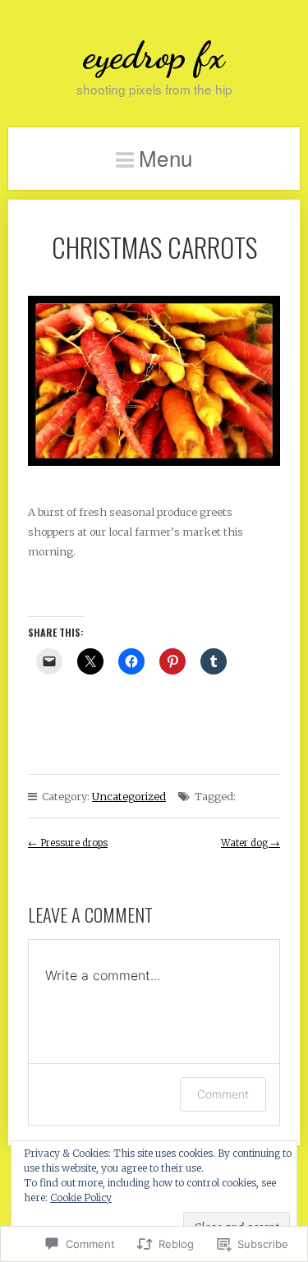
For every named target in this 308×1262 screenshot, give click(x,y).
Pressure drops (68, 843)
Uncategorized (129, 796)
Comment (223, 1094)
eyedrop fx (154, 55)
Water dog (250, 843)
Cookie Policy (81, 1197)
